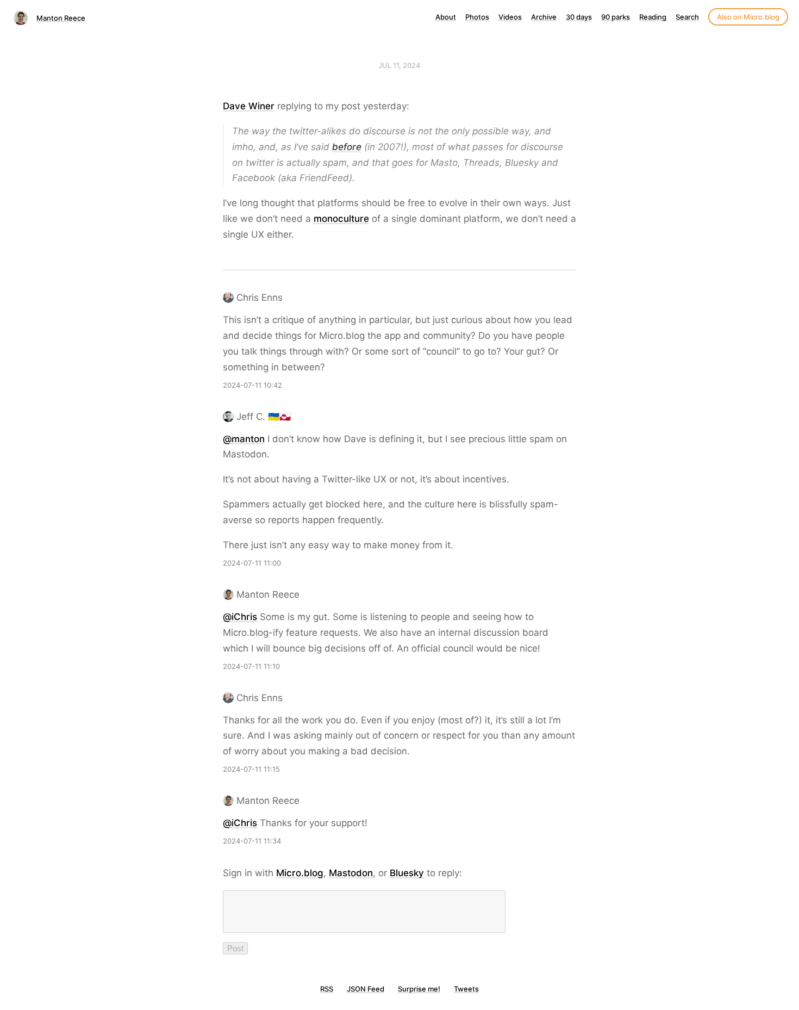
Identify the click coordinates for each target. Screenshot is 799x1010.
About (445, 17)
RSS (326, 988)
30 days (579, 17)
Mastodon (351, 873)
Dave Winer (248, 106)
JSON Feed (365, 988)
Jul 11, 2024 (399, 65)
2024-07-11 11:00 (252, 563)
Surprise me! (419, 988)
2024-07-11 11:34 (252, 840)
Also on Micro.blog (748, 17)
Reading (652, 17)
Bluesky (407, 873)
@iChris (240, 616)
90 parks (615, 17)
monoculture (341, 218)
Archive (544, 17)
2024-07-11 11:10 (251, 666)
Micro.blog (299, 873)
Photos (477, 17)
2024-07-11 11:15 (251, 769)
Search (687, 17)
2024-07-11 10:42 (252, 385)
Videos (510, 17)
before (346, 146)
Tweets (466, 988)
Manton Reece (60, 18)
